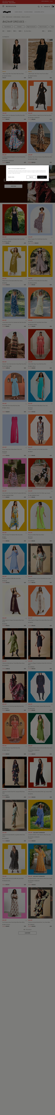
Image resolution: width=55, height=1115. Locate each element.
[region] (27, 173)
